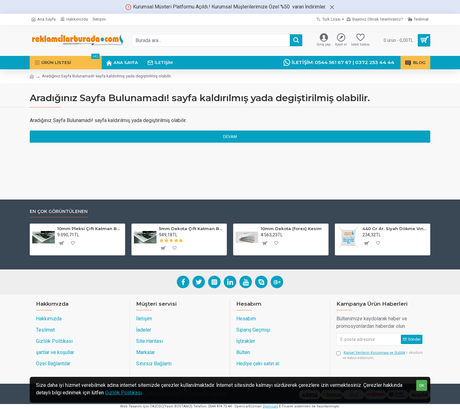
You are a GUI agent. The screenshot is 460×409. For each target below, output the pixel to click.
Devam (230, 136)
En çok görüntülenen (59, 211)
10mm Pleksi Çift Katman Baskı (90, 228)
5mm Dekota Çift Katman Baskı (191, 228)
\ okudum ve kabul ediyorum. (383, 355)
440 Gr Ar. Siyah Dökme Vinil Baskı (395, 228)
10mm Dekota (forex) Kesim (291, 228)
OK (421, 385)
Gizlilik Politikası (123, 393)
